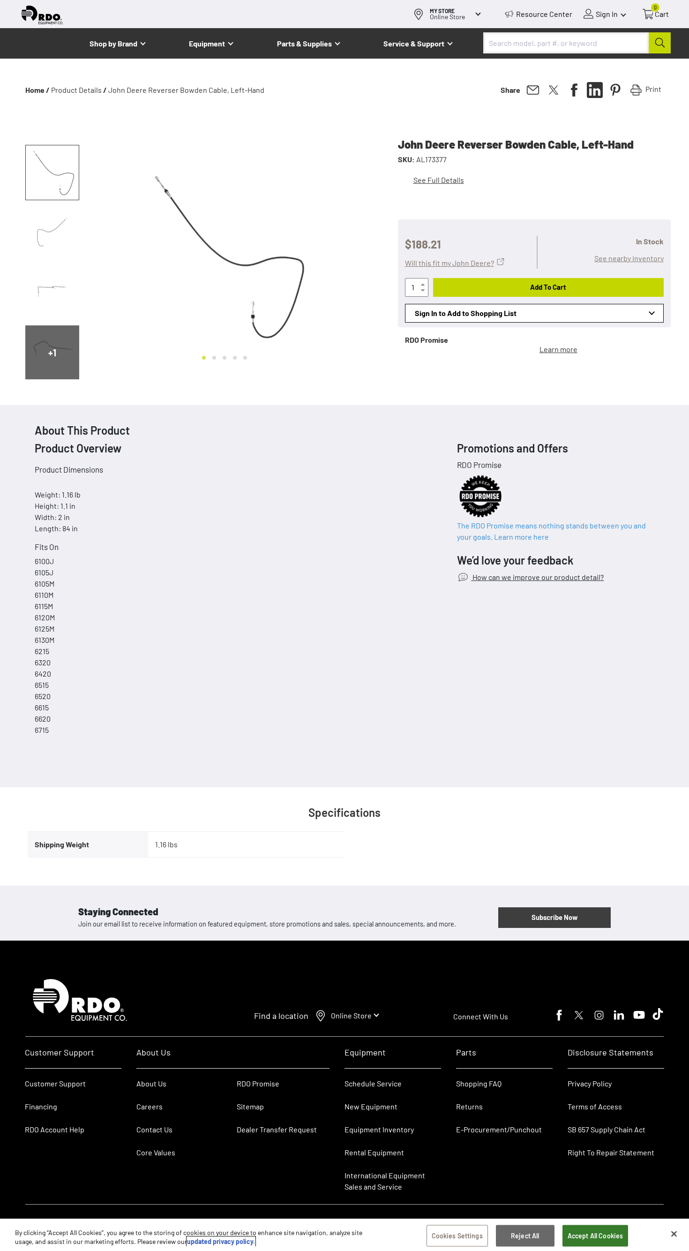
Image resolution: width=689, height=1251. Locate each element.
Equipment (207, 43)
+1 (52, 352)
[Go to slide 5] (245, 358)
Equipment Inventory (379, 1129)
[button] (52, 172)
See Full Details (438, 179)
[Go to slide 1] (204, 358)
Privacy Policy (590, 1083)
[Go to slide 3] (224, 358)
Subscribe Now (554, 917)
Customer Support (55, 1083)
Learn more (558, 349)
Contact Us (154, 1129)
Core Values (155, 1152)
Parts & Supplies (304, 43)
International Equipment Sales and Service (384, 1181)
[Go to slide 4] (235, 358)
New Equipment (370, 1106)
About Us (151, 1083)
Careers (149, 1106)
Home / (37, 89)
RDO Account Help (54, 1129)
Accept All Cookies (595, 1236)
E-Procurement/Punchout (499, 1129)
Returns (469, 1106)
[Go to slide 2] (214, 358)
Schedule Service (373, 1083)
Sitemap (250, 1106)
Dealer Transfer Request (277, 1129)
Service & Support (413, 43)
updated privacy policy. (221, 1241)
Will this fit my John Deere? (449, 262)
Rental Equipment (374, 1152)
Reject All (525, 1236)
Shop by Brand (113, 43)
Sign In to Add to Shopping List (466, 313)
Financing (41, 1106)
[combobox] (577, 42)
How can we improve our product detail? (537, 577)
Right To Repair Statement (611, 1152)
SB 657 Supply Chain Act (606, 1129)
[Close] (674, 1234)
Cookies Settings (457, 1236)
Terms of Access (595, 1106)
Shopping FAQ (479, 1083)
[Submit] (660, 42)
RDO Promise (258, 1083)
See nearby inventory (629, 258)
